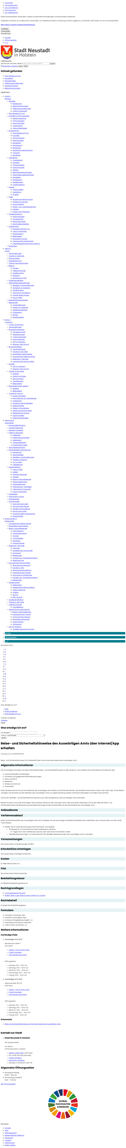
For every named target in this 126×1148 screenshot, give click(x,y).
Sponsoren (17, 553)
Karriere (15, 170)
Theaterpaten (18, 381)
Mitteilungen (17, 104)
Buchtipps (16, 541)
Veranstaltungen (15, 253)
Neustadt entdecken (16, 329)
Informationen (18, 531)
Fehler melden (10, 1145)
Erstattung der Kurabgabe (23, 403)
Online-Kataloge (19, 590)
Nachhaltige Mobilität (21, 224)
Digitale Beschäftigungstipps (24, 587)
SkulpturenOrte (18, 560)
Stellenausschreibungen (14, 83)
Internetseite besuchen (18, 955)
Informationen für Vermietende (24, 398)
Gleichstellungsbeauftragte (23, 175)
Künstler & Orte (18, 568)
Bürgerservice (14, 131)
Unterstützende (18, 543)
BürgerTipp (17, 148)
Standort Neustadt (16, 428)
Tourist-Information (16, 325)
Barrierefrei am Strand (21, 413)
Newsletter (17, 155)
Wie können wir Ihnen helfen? (12, 63)
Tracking (8, 1140)
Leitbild (15, 472)
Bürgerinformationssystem (23, 150)
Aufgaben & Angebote (21, 288)
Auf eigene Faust (19, 332)
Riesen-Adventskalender (22, 479)
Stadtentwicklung (15, 214)
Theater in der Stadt (20, 352)
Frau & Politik (17, 298)
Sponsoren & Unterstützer (22, 575)
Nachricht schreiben (17, 1060)
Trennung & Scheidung (21, 293)
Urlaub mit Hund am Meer (22, 411)
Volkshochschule (19, 271)
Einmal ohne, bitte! (20, 511)
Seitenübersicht (11, 1133)
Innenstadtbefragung (17, 425)
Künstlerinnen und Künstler (23, 550)
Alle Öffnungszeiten (8, 1084)
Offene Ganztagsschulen (18, 263)
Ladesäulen (17, 440)
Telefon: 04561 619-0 (16, 1053)
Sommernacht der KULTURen (23, 361)
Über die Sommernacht (21, 565)
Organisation (18, 126)
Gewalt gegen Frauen (21, 295)
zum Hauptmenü (11, 5)
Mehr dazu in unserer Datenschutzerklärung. (18, 25)
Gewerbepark (14, 499)
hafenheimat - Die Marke (22, 487)
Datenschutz (10, 1143)
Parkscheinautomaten (21, 438)
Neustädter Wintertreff (21, 619)
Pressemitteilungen (20, 482)
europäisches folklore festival (24, 356)
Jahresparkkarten (19, 442)
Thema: (3, 735)
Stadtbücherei (18, 273)
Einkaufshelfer (18, 516)
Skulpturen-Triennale (20, 359)
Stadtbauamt (18, 182)
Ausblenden (5, 29)
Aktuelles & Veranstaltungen (23, 285)
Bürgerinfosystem (11, 86)
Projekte (16, 477)
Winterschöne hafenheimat (19, 609)
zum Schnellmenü (11, 8)
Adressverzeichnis (19, 118)
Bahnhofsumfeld (19, 221)
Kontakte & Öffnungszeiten (19, 116)
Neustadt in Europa (20, 239)
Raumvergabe (18, 140)
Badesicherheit (18, 406)
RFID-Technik (17, 597)
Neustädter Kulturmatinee (22, 354)
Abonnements (18, 379)
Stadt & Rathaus (11, 711)
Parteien (16, 209)
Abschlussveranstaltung (22, 570)
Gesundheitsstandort (17, 447)
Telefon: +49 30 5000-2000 (19, 950)
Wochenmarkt (14, 501)
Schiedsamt (17, 312)
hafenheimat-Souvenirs (22, 489)
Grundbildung (18, 607)
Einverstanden (6, 31)
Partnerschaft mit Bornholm (23, 241)
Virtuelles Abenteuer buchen (23, 629)
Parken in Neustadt (16, 433)
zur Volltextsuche (11, 12)
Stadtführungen (19, 334)
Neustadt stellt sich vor (21, 229)
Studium (16, 194)
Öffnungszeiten (11, 40)
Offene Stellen (18, 190)
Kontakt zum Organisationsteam (25, 558)
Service (15, 595)
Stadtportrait (14, 226)
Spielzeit (16, 374)
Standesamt (17, 145)
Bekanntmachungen (12, 88)
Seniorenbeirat (18, 204)
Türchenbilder (18, 538)
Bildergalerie (17, 236)
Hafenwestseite (19, 217)
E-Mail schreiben (15, 952)
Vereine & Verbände (16, 256)
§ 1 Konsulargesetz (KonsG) (15, 893)
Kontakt (8, 38)
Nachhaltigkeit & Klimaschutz (20, 450)
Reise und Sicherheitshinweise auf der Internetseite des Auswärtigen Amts (33, 1024)
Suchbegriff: (5, 733)
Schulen (16, 268)
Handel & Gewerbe (16, 430)
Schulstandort (18, 219)
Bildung (11, 266)
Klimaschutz (17, 452)
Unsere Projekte (18, 415)
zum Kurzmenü (10, 10)
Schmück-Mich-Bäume (21, 617)
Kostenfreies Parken (20, 445)
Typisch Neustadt (19, 337)
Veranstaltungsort (20, 533)
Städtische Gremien (20, 202)
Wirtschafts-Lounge (16, 496)
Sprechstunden (18, 123)
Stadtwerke (13, 494)
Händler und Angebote (21, 509)
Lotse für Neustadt (20, 231)
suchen (4, 738)
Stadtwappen (18, 234)
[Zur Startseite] (25, 58)
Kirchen (15, 315)
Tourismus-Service (16, 393)
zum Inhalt (9, 3)
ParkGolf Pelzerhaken (21, 418)
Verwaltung (13, 158)
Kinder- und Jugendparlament (24, 207)
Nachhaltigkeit (18, 455)
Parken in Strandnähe (21, 408)
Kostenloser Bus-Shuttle (22, 573)
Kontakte (16, 135)
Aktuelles (12, 101)
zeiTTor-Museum (19, 342)
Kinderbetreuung (15, 261)
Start (6, 709)
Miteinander (13, 302)
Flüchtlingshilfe (18, 317)
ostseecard (17, 401)
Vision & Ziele (18, 469)
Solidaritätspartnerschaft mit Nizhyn (26, 244)
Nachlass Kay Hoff (19, 278)
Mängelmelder (10, 81)
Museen (12, 364)
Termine (16, 536)
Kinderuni (16, 275)
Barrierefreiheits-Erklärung (14, 1135)
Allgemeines (17, 585)
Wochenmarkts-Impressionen (24, 514)
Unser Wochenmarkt (20, 504)
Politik (11, 197)
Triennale (16, 548)
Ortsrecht (16, 153)
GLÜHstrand (17, 624)
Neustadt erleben (15, 347)
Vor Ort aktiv (17, 462)
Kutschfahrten (18, 622)
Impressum (9, 1138)
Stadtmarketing (19, 185)
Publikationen (18, 465)
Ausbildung (17, 192)
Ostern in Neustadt (20, 111)
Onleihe (15, 592)
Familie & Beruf (18, 290)
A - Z (6, 42)
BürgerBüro (9, 78)
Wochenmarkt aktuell (21, 506)
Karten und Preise (19, 376)
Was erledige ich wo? (13, 76)
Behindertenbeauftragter (22, 172)
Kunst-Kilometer (19, 339)
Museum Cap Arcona (21, 344)
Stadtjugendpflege (16, 280)
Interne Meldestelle (20, 128)
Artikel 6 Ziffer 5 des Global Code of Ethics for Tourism (25, 895)
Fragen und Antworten (21, 212)
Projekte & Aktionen (20, 460)
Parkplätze (17, 435)
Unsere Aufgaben (19, 396)
